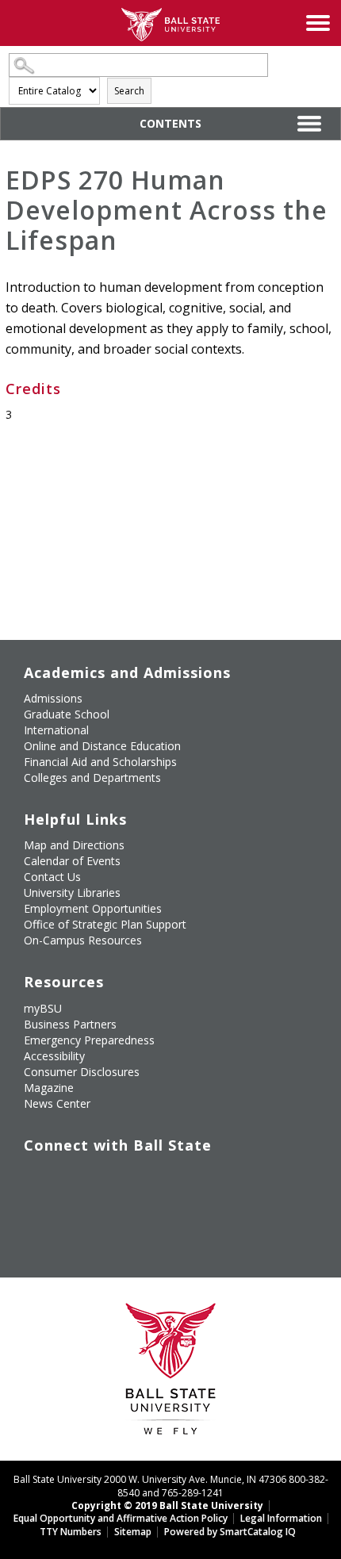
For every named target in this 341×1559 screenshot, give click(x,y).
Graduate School (66, 714)
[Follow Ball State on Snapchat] (71, 1215)
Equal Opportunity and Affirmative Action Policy (120, 1518)
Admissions (53, 698)
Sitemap (132, 1531)
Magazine (49, 1087)
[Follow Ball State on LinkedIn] (35, 1215)
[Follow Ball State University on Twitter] (71, 1177)
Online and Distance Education (102, 745)
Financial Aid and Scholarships (100, 761)
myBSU (43, 1008)
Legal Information (281, 1518)
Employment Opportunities (93, 908)
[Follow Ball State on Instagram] (144, 1177)
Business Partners (70, 1024)
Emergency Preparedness (89, 1040)
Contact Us (52, 876)
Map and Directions (74, 844)
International (56, 729)
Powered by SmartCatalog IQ (230, 1531)
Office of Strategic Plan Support (105, 924)
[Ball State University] (171, 1373)
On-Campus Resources (83, 940)
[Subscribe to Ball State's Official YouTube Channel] (108, 1177)
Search (129, 91)
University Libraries (72, 892)
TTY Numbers (71, 1531)
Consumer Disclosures (82, 1071)
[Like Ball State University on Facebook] (35, 1177)
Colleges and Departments (92, 777)
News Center (57, 1103)
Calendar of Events (72, 860)
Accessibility (54, 1055)
